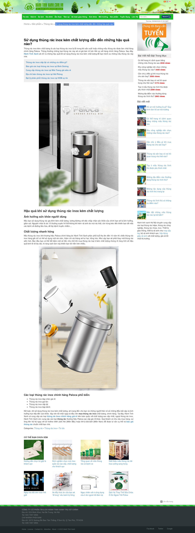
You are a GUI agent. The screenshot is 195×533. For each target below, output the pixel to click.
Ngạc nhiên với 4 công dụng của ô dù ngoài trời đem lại (92, 493)
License (30, 529)
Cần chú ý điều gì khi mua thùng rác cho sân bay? (159, 143)
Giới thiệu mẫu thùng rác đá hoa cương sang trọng (120, 462)
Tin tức (62, 428)
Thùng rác (48, 23)
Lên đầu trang (168, 502)
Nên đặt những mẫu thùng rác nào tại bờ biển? (159, 213)
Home (27, 23)
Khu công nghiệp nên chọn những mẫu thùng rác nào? (152, 68)
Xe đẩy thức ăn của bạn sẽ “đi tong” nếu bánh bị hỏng (63, 493)
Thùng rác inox (50, 428)
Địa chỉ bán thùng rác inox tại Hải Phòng (44, 74)
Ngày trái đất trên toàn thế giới (35, 493)
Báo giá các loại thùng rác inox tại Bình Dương (47, 66)
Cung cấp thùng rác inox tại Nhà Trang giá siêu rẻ (48, 70)
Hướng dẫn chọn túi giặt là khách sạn (35, 462)
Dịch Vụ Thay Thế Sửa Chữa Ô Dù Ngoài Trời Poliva (121, 493)
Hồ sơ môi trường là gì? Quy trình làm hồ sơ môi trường (159, 108)
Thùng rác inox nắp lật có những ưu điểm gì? (46, 62)
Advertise (47, 529)
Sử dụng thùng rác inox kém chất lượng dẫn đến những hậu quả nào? (76, 41)
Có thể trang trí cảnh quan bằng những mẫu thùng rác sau (151, 61)
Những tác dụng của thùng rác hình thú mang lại (159, 190)
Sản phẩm (36, 23)
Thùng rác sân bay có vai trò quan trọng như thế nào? (152, 81)
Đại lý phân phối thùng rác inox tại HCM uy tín (47, 78)
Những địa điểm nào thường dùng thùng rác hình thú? (152, 95)
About (54, 529)
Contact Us (39, 529)
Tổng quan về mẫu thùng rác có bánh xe (91, 462)
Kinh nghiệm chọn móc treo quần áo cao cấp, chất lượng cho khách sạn (64, 464)
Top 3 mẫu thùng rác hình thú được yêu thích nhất (159, 166)
